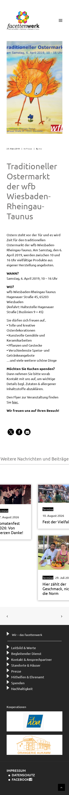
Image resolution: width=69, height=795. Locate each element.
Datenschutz (23, 775)
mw (40, 148)
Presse (29, 148)
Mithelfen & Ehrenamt (27, 677)
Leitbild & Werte (23, 648)
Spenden (17, 683)
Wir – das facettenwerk (27, 634)
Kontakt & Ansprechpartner (31, 659)
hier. (15, 402)
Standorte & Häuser (25, 665)
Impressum (16, 770)
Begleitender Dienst (26, 653)
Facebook (20, 779)
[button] (11, 432)
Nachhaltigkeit (22, 689)
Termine (48, 509)
